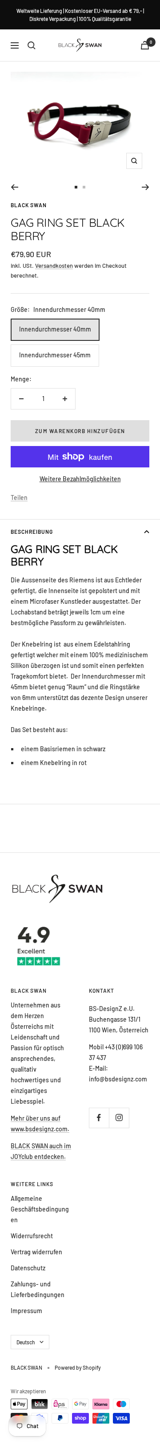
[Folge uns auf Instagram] (119, 1118)
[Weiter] (145, 187)
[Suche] (32, 45)
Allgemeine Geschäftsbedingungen (40, 1209)
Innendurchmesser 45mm (55, 355)
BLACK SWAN (29, 205)
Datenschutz (28, 1268)
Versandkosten (54, 265)
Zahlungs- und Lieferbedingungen (37, 1289)
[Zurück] (14, 187)
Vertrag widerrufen (36, 1252)
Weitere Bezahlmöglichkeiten (80, 479)
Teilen (19, 497)
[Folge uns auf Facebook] (99, 1118)
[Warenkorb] (144, 45)
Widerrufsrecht (32, 1236)
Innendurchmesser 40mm (55, 329)
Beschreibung (32, 531)
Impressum (26, 1310)
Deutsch (25, 1342)
